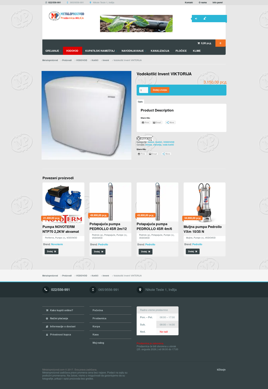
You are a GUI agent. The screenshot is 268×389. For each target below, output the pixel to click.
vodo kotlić (168, 144)
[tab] (140, 102)
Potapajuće (109, 234)
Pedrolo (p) (97, 234)
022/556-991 (54, 2)
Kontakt (189, 2)
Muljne (189, 237)
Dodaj (50, 251)
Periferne (49, 237)
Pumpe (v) (60, 237)
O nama (203, 2)
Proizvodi (67, 60)
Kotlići (95, 60)
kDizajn (221, 369)
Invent (106, 60)
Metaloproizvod (50, 60)
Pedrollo (103, 244)
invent (148, 144)
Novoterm (57, 244)
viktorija (157, 144)
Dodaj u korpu (160, 89)
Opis (140, 101)
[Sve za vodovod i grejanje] (63, 16)
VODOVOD (81, 60)
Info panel (218, 2)
